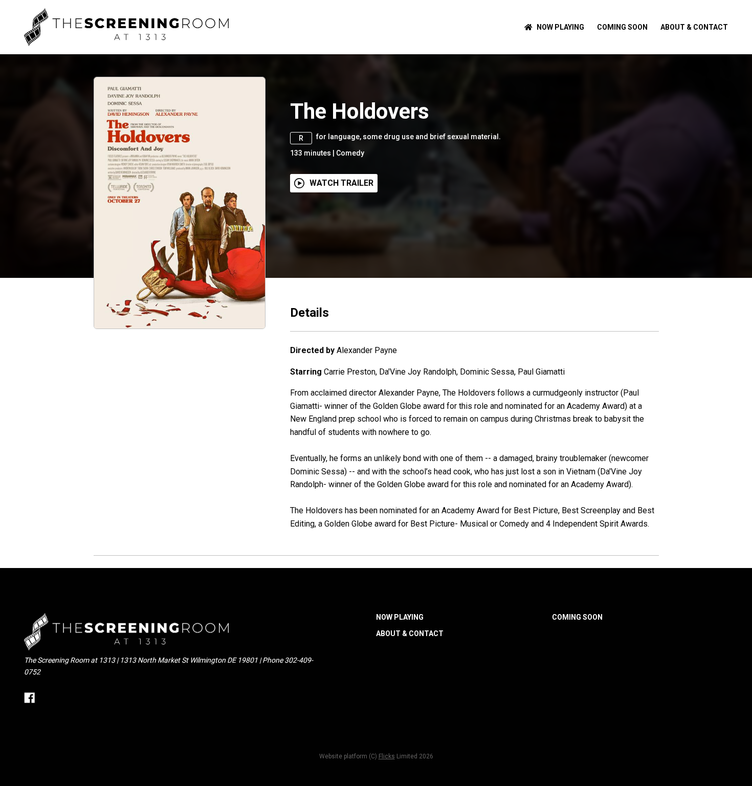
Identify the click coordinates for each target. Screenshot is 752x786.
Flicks (387, 756)
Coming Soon (622, 27)
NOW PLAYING (560, 27)
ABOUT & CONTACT (694, 27)
